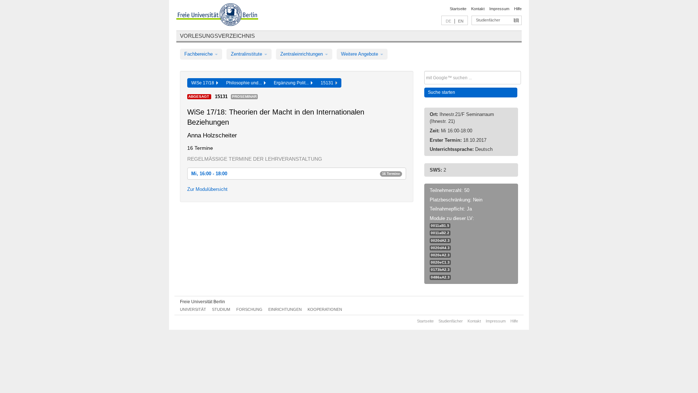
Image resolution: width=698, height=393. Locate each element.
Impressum (499, 9)
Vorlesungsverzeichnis (217, 36)
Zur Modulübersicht (207, 189)
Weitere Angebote (360, 54)
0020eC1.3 (440, 262)
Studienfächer (488, 20)
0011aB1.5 (440, 226)
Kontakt (478, 9)
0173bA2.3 (440, 270)
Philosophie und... (245, 83)
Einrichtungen (285, 309)
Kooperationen (325, 309)
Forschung (249, 309)
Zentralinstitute (247, 54)
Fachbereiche (199, 54)
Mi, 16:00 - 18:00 (295, 173)
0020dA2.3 (440, 240)
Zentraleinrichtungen (302, 54)
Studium (221, 309)
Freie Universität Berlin (202, 301)
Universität (193, 309)
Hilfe (518, 9)
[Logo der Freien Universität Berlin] (217, 15)
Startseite (458, 9)
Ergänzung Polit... (292, 83)
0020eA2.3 (440, 255)
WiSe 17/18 (203, 83)
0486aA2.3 (440, 277)
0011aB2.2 (440, 233)
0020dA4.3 (440, 248)
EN (461, 21)
